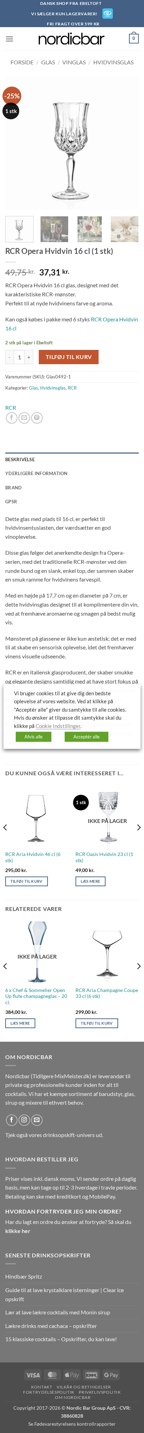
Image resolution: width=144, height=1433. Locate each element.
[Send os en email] (37, 1120)
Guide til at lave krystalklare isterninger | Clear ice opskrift (64, 1294)
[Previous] (16, 142)
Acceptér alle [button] (86, 736)
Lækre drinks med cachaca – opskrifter (51, 1325)
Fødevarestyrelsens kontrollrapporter (75, 1424)
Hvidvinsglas (113, 62)
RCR (72, 388)
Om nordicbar (73, 1397)
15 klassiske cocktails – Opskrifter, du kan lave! (61, 1339)
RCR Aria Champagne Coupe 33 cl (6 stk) (106, 993)
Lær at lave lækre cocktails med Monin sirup (57, 1312)
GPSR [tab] (11, 501)
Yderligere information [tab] (36, 473)
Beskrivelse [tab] (20, 459)
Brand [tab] (13, 487)
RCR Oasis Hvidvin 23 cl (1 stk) (104, 857)
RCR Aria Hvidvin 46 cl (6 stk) (32, 857)
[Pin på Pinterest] (37, 418)
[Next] (127, 142)
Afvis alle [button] (33, 736)
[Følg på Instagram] (24, 1120)
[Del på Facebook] (11, 418)
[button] (9, 38)
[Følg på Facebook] (11, 1120)
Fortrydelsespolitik (48, 1392)
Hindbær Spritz (23, 1276)
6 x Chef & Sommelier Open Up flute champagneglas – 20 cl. (36, 996)
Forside (22, 62)
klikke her (17, 1230)
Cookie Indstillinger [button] (58, 726)
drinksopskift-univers (69, 1134)
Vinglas (74, 62)
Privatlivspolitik (100, 1392)
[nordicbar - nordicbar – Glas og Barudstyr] (72, 38)
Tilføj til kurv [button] (26, 881)
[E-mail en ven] (24, 418)
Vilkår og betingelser (84, 1387)
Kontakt (41, 1387)
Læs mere (90, 881)
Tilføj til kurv (69, 357)
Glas (48, 62)
